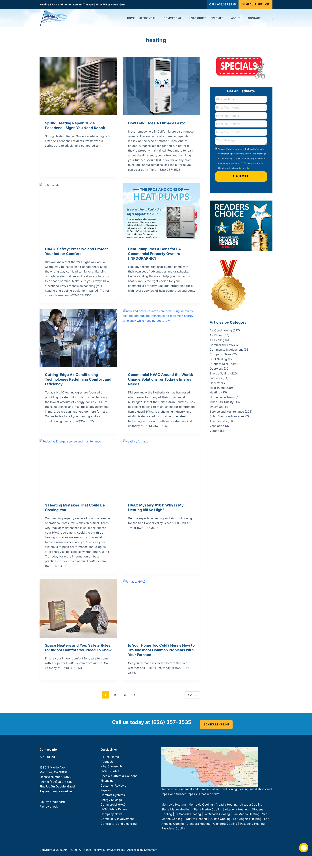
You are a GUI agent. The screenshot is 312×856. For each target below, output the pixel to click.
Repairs (106, 790)
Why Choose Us (111, 766)
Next (191, 694)
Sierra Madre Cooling (207, 809)
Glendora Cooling (225, 823)
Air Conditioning (221, 330)
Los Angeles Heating (247, 819)
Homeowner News (222, 397)
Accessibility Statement (142, 849)
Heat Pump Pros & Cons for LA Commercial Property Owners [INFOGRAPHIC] (154, 254)
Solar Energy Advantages (227, 416)
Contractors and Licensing (119, 823)
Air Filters (216, 335)
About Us (107, 761)
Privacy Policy (116, 849)
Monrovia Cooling (200, 804)
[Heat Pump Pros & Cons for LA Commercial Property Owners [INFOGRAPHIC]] (161, 212)
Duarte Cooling (220, 819)
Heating (215, 392)
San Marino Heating (246, 814)
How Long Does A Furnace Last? (156, 123)
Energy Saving (219, 373)
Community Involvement (226, 349)
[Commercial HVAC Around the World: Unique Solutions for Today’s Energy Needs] (161, 338)
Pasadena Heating (252, 823)
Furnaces (216, 378)
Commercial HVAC (222, 345)
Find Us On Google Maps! (57, 786)
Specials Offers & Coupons (119, 776)
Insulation (216, 407)
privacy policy (243, 168)
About (235, 18)
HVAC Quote (197, 18)
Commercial (172, 18)
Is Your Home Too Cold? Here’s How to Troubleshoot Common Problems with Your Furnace (161, 650)
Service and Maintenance (227, 411)
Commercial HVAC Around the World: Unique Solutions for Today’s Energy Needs (160, 379)
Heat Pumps (218, 387)
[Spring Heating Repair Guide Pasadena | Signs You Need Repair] (78, 86)
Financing (107, 780)
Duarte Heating (196, 819)
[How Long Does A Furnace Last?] (161, 86)
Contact (254, 18)
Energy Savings (111, 800)
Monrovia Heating (173, 804)
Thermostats (218, 421)
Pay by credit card (52, 802)
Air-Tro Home (110, 757)
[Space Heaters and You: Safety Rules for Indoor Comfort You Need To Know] (78, 608)
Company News (220, 354)
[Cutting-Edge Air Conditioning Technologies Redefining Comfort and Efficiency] (78, 338)
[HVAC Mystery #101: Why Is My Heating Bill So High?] (161, 468)
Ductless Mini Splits (223, 364)
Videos (214, 431)
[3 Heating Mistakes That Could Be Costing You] (78, 468)
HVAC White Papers (114, 809)
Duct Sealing (218, 359)
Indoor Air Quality (222, 402)
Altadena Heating (237, 809)
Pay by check (49, 806)
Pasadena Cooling (173, 828)
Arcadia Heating (227, 804)
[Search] (271, 18)
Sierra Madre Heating (175, 809)
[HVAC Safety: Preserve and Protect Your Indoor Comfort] (78, 212)
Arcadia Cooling (251, 804)
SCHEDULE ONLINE (216, 724)
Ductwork (216, 368)
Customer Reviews (113, 785)
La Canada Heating (188, 814)
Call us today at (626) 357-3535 (151, 722)
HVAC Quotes (110, 771)
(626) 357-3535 (61, 781)
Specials (217, 18)
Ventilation (217, 426)
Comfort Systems (113, 795)
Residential (147, 18)
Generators (217, 383)
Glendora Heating (199, 823)
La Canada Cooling (217, 814)
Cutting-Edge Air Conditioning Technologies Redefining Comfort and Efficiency (78, 379)
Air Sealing (217, 340)
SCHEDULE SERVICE (255, 4)
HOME (131, 18)
